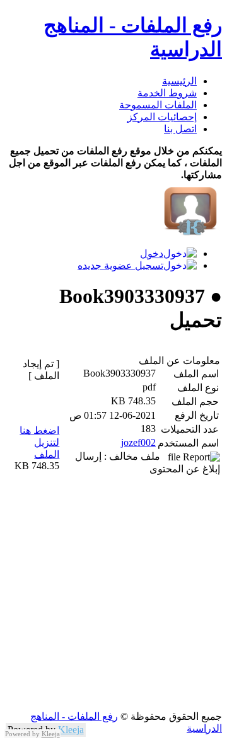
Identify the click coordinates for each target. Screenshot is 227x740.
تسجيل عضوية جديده (120, 265)
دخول (151, 253)
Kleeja (71, 729)
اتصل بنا (180, 128)
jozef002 (138, 442)
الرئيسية (179, 81)
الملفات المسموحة (158, 105)
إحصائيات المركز (162, 116)
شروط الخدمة (167, 93)
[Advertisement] (113, 597)
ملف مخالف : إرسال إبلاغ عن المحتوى (147, 462)
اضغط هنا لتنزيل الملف (39, 442)
